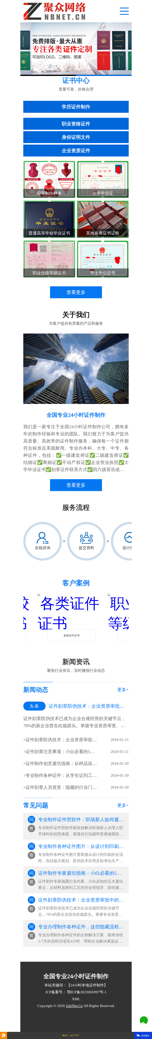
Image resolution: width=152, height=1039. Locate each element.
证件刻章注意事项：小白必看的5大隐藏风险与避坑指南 (62, 751)
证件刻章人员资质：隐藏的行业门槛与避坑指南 (62, 787)
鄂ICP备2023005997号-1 (86, 992)
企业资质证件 (76, 150)
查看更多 (76, 292)
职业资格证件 (76, 123)
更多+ (123, 689)
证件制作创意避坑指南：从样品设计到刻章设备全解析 (62, 763)
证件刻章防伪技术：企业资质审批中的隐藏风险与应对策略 (62, 739)
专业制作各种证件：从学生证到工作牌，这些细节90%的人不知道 (62, 775)
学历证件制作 (76, 106)
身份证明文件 (76, 137)
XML (76, 999)
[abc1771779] (3, 1035)
